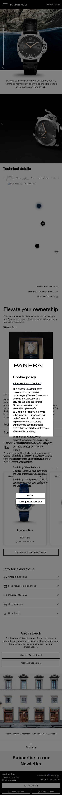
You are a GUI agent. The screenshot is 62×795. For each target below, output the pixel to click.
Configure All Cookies (30, 501)
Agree (30, 495)
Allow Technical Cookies (27, 383)
